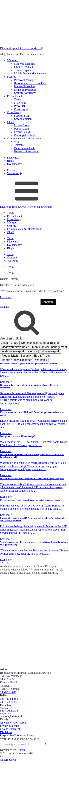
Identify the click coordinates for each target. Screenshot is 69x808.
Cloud (10, 122)
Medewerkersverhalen (15, 347)
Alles (4, 342)
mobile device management (49, 347)
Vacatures (12, 260)
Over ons (25, 48)
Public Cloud (21, 128)
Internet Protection (24, 86)
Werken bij (36, 48)
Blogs (10, 160)
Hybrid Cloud (22, 131)
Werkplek (12, 60)
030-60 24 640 (8, 692)
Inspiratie (15, 48)
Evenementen (14, 163)
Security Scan (22, 115)
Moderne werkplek (24, 63)
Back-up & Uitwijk (25, 135)
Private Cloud (22, 125)
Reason (20, 749)
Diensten (5, 48)
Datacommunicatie (24, 148)
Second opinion (23, 118)
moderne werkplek (13, 351)
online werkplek (50, 351)
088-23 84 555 (8, 679)
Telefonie (19, 144)
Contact (47, 206)
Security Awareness (25, 92)
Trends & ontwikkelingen (16, 359)
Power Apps (21, 109)
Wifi (16, 141)
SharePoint (20, 102)
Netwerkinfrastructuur (26, 151)
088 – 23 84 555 (9, 701)
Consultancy (14, 112)
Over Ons (25, 206)
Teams (17, 99)
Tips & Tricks (42, 355)
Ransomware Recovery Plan (30, 83)
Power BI (19, 105)
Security (11, 76)
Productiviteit (14, 96)
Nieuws (32, 351)
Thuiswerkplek (22, 70)
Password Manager (25, 79)
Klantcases (13, 157)
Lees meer (6, 297)
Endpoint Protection (25, 89)
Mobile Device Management (30, 73)
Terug (10, 212)
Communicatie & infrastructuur (24, 138)
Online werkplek (23, 66)
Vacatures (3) (14, 173)
